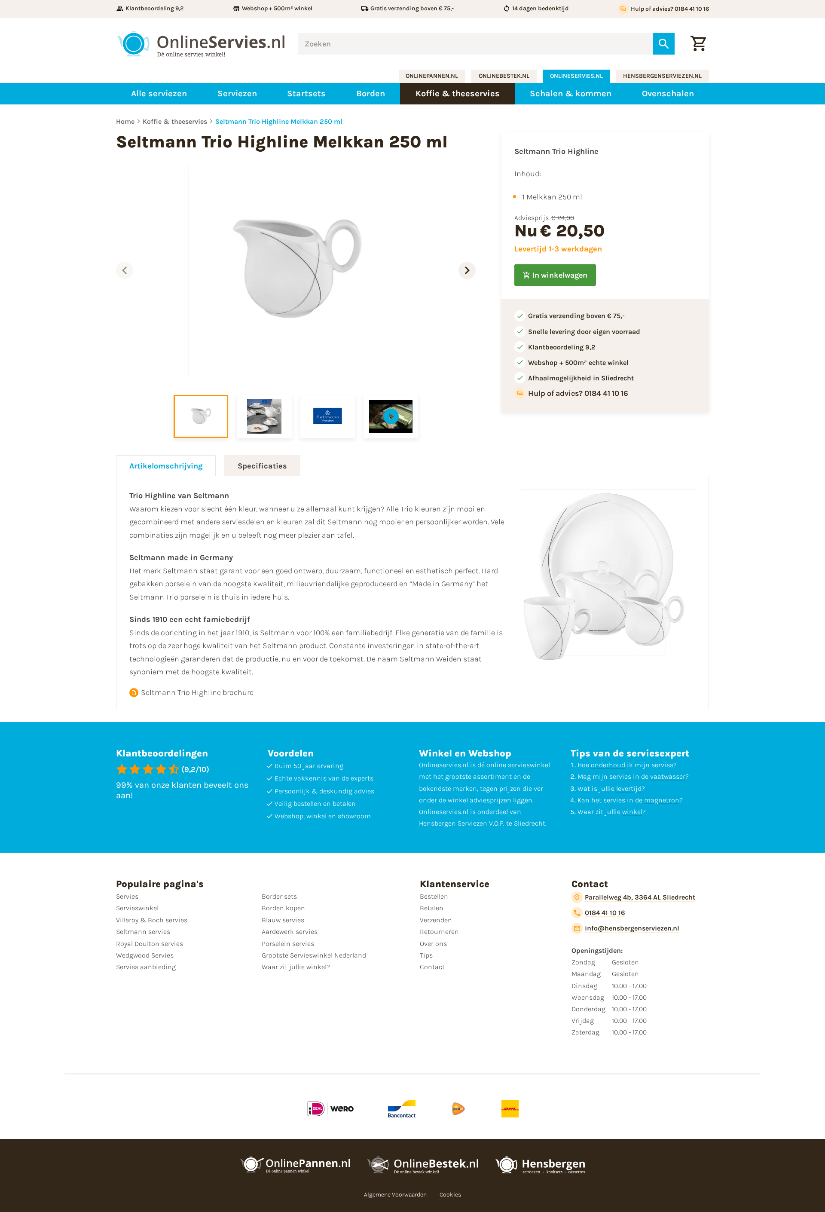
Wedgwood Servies (145, 955)
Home (125, 121)
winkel (632, 812)
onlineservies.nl (576, 76)
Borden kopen (283, 908)
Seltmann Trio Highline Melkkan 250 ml (278, 121)
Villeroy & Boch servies (151, 920)
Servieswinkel (137, 908)
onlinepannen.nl (432, 76)
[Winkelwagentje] (698, 44)
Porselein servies (288, 944)
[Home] (200, 44)
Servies (127, 896)
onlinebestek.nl (504, 76)
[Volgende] (467, 270)
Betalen (431, 908)
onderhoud (608, 765)
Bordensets (279, 896)
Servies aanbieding (146, 967)
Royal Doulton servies (149, 944)
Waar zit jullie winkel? (296, 967)
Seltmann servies (143, 931)
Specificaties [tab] (262, 466)
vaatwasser (667, 776)
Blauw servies (283, 920)
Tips (426, 955)
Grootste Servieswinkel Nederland (314, 955)
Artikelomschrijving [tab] (165, 466)
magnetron (661, 800)
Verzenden (436, 920)
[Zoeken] (664, 44)
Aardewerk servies (290, 931)
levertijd (629, 788)
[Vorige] (124, 270)
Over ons (433, 944)
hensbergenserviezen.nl (662, 76)
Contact (432, 967)
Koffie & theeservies (175, 121)
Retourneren (439, 931)
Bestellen (434, 896)
